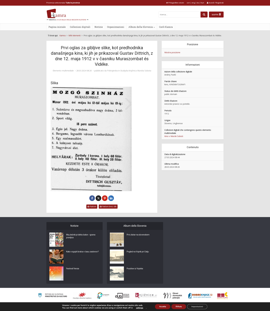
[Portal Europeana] (103, 295)
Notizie (98, 26)
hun (202, 2)
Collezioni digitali (80, 26)
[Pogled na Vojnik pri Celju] (117, 257)
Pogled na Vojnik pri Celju (138, 251)
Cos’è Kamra (166, 26)
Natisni (92, 206)
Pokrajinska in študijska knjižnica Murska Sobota (129, 70)
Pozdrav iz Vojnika (135, 268)
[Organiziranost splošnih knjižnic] (82, 295)
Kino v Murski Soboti (173, 136)
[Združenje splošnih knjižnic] (222, 295)
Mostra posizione (172, 52)
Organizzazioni (115, 26)
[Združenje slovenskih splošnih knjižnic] (146, 295)
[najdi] (204, 14)
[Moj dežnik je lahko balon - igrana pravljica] (56, 240)
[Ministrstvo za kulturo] (52, 296)
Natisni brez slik (109, 206)
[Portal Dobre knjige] (200, 295)
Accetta (162, 306)
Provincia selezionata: (63, 2)
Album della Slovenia (140, 26)
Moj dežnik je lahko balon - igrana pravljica (80, 236)
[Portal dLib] (122, 295)
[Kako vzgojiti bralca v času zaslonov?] (56, 257)
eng (193, 2)
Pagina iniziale (57, 26)
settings (139, 308)
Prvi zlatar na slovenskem (138, 235)
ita (198, 2)
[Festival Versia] (56, 273)
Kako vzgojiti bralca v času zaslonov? (82, 251)
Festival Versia (72, 268)
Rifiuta (179, 306)
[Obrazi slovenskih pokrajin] (172, 295)
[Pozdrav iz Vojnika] (117, 273)
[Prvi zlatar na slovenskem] (117, 240)
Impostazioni (197, 306)
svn (188, 2)
